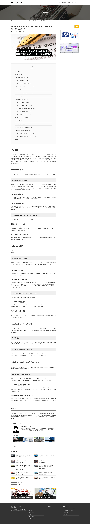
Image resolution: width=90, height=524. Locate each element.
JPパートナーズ (66, 512)
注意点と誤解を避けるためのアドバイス (27, 136)
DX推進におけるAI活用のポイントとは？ (49, 444)
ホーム (30, 508)
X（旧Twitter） (49, 508)
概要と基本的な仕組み (22, 77)
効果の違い (19, 121)
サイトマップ (31, 516)
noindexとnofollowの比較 (21, 118)
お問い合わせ (31, 512)
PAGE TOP (87, 507)
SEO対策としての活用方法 (23, 130)
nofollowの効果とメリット (24, 105)
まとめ (17, 139)
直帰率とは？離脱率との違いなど (45, 472)
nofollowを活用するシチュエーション (25, 108)
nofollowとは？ (19, 96)
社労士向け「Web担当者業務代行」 (39, 444)
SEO (21, 441)
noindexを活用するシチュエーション (25, 87)
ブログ (30, 514)
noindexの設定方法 (22, 80)
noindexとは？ (19, 74)
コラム (53, 441)
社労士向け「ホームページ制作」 (28, 444)
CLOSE (34, 68)
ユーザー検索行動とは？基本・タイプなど (47, 477)
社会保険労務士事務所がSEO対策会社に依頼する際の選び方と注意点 (17, 445)
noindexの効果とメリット (24, 83)
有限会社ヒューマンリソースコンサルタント (71, 508)
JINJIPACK (65, 514)
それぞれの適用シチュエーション (24, 124)
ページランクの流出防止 (23, 111)
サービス (30, 510)
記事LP (32, 441)
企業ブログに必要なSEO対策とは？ (23, 460)
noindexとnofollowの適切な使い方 (23, 127)
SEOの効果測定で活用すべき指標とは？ (23, 477)
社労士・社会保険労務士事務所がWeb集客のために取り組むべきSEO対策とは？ (47, 466)
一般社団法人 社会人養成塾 (68, 510)
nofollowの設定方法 (23, 102)
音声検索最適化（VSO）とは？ (45, 460)
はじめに (17, 71)
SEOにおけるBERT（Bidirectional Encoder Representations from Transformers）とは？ (23, 467)
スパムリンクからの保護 (23, 114)
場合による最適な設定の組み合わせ (26, 133)
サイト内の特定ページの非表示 (25, 93)
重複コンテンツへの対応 (23, 90)
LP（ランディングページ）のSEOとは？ (23, 472)
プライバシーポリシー (33, 518)
